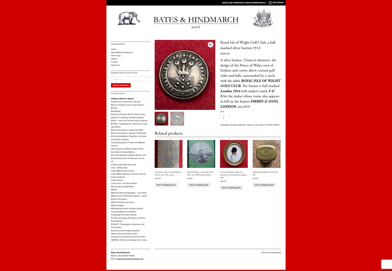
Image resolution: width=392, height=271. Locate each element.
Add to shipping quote (166, 185)
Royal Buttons (117, 221)
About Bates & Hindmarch (122, 52)
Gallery (114, 59)
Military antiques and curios (122, 202)
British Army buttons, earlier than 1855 (127, 130)
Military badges (117, 205)
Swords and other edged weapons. (125, 230)
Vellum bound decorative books (124, 233)
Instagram (278, 2)
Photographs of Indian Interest (124, 215)
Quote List (115, 65)
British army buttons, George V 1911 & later (128, 133)
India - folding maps (119, 167)
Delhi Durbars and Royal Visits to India (127, 149)
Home (113, 49)
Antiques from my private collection (126, 102)
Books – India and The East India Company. (129, 120)
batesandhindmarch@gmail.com (130, 259)
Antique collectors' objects (122, 98)
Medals (114, 189)
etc (112, 161)
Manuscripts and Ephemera (122, 186)
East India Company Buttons (123, 152)
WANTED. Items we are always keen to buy (129, 240)
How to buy (116, 55)
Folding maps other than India (123, 164)
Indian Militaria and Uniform (122, 171)
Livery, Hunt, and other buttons (124, 183)
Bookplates (116, 111)
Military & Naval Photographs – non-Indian (129, 193)
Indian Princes (117, 180)
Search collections (121, 85)
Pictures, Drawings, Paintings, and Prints (128, 218)
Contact (114, 62)
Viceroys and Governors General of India (128, 237)
